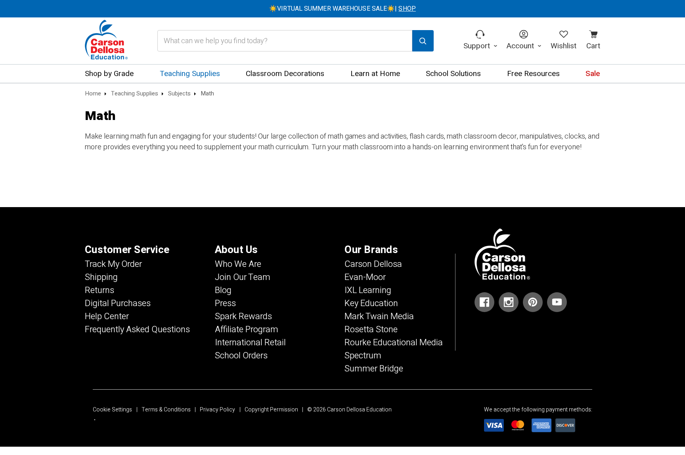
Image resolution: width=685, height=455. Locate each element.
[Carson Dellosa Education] (106, 41)
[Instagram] (509, 302)
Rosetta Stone (371, 329)
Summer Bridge (373, 368)
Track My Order (113, 264)
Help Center (107, 316)
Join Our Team (242, 277)
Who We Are (238, 264)
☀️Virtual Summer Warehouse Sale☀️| (342, 8)
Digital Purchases (118, 303)
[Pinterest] (533, 302)
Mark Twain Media (379, 316)
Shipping (101, 277)
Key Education (371, 303)
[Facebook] (484, 302)
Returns (99, 290)
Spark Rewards (243, 316)
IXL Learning (367, 290)
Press (225, 303)
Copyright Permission (271, 410)
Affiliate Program (246, 329)
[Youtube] (557, 302)
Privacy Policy (217, 410)
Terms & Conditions (166, 410)
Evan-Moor (365, 277)
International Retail (250, 342)
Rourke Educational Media (393, 342)
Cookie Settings (112, 410)
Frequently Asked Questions (137, 329)
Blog (223, 290)
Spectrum (362, 355)
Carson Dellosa (373, 264)
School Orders (241, 355)
